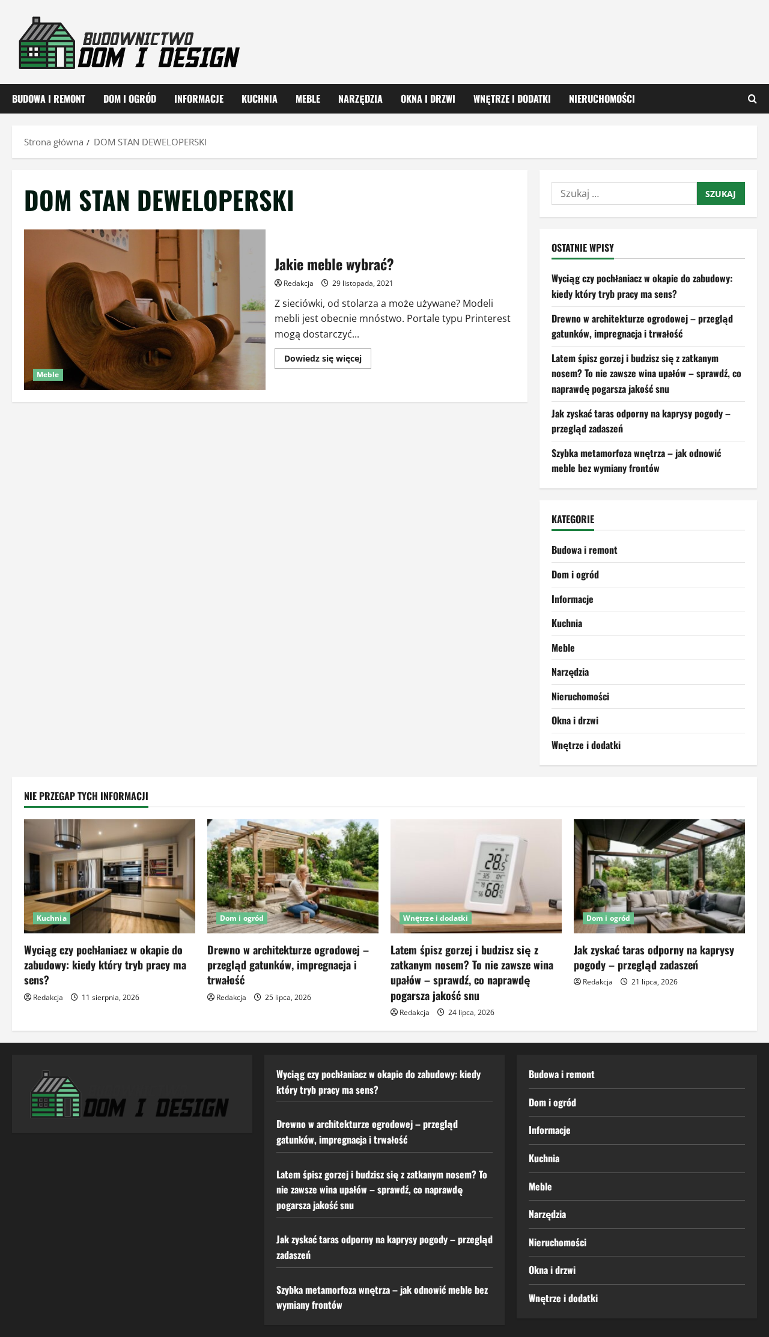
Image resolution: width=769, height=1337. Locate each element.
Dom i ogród (129, 98)
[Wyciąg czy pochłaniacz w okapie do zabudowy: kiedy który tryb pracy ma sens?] (109, 876)
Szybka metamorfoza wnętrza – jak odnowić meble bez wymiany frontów (636, 461)
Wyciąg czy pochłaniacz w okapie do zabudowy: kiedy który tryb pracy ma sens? (642, 286)
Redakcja (299, 283)
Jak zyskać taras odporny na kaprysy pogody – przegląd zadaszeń (654, 957)
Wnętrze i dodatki (512, 98)
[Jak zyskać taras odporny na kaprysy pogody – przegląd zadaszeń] (659, 876)
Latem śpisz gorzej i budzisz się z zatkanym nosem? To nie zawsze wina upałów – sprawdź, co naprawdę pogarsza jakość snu (646, 373)
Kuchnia (260, 98)
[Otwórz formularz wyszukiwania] (752, 99)
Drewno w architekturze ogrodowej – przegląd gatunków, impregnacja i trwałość (642, 326)
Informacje (198, 98)
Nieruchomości (602, 98)
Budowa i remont (48, 98)
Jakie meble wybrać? (145, 309)
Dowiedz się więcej (327, 360)
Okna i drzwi (428, 98)
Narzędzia (360, 98)
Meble (308, 98)
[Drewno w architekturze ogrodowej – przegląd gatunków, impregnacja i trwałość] (292, 876)
